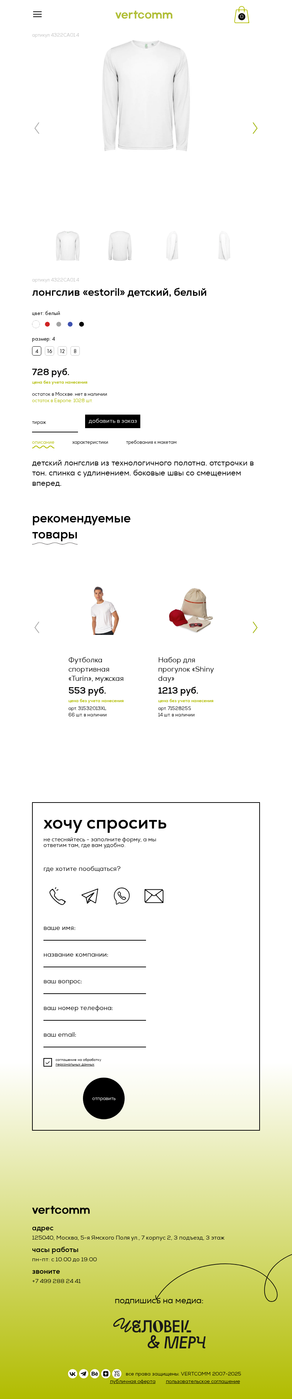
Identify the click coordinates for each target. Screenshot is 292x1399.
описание (43, 442)
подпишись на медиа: (159, 1300)
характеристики (90, 442)
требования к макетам (151, 442)
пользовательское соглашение (203, 1381)
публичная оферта (133, 1381)
